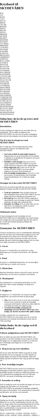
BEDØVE (27, 415)
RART (33, 413)
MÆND (14, 415)
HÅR (20, 415)
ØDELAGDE (5, 415)
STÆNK (19, 413)
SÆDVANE (10, 413)
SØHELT (35, 415)
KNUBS (27, 413)
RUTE (2, 413)
